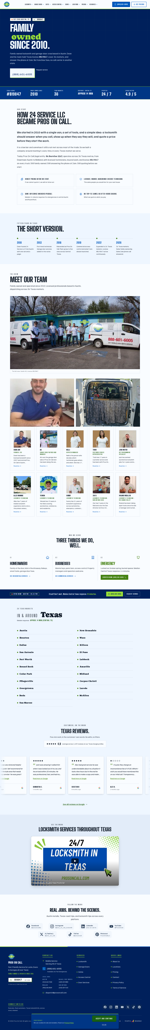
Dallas (22, 645)
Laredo (83, 688)
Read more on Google (42, 778)
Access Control (57, 4)
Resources (92, 4)
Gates (47, 4)
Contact (116, 977)
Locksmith (28, 4)
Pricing (84, 4)
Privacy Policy (69, 1023)
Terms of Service (119, 988)
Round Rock (26, 666)
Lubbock (84, 659)
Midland (84, 674)
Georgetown (26, 688)
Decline (104, 1024)
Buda (22, 695)
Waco (82, 638)
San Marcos (25, 703)
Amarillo (85, 666)
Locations (75, 4)
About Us (116, 961)
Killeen (84, 645)
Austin (23, 630)
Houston (24, 638)
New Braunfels (88, 630)
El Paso (84, 652)
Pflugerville (26, 681)
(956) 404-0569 (47, 988)
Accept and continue (104, 1018)
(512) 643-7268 (47, 982)
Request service (42, 70)
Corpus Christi (88, 681)
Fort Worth (25, 659)
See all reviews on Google (74, 804)
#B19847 (14, 94)
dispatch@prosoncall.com (56, 992)
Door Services (83, 982)
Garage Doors (38, 4)
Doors (67, 4)
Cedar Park (25, 674)
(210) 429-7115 (63, 988)
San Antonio (26, 652)
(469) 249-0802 (63, 982)
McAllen (84, 695)
